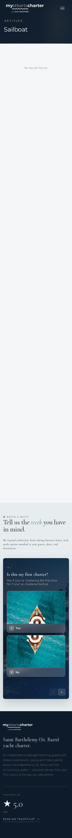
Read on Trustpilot (21, 819)
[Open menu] (62, 8)
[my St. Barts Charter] (25, 8)
